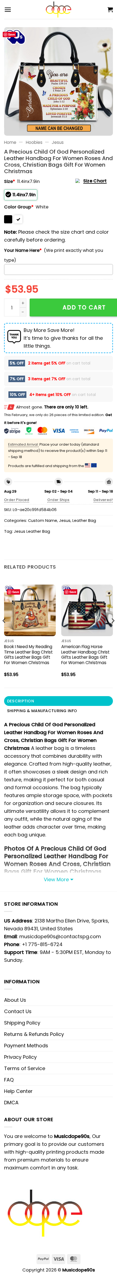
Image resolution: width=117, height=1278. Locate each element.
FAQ (9, 1079)
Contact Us (18, 1011)
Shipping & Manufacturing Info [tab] (42, 710)
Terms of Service (24, 1068)
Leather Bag (84, 520)
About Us (15, 1000)
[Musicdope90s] (58, 9)
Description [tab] (20, 701)
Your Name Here (23, 250)
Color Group (18, 207)
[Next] (112, 631)
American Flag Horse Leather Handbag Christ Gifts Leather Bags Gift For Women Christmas (85, 655)
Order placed (16, 499)
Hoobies (34, 142)
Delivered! (103, 499)
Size (9, 181)
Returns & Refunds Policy (34, 1034)
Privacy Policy (20, 1057)
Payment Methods (26, 1045)
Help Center (18, 1091)
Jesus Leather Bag (32, 531)
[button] (7, 9)
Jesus (58, 142)
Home (10, 142)
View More (56, 879)
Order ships (58, 499)
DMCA (11, 1102)
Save (11, 34)
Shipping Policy (22, 1022)
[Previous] (4, 631)
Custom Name (42, 520)
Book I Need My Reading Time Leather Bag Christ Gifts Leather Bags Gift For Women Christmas (28, 655)
